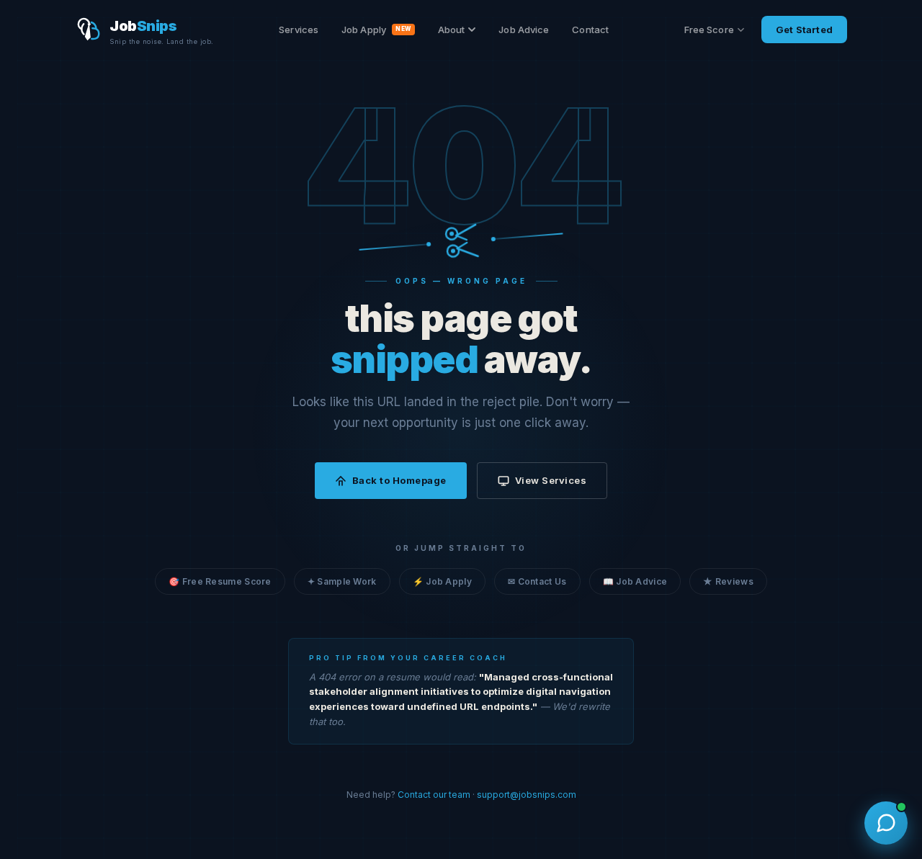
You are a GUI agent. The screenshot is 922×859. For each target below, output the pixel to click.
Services (298, 29)
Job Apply (376, 29)
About (451, 29)
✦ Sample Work (342, 581)
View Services (551, 480)
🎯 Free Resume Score (220, 581)
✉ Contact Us (537, 581)
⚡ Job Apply (442, 581)
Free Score (709, 29)
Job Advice (523, 29)
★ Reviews (728, 581)
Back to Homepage (399, 480)
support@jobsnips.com (526, 794)
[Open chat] (886, 823)
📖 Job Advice (635, 581)
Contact (590, 29)
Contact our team (434, 794)
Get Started (804, 29)
